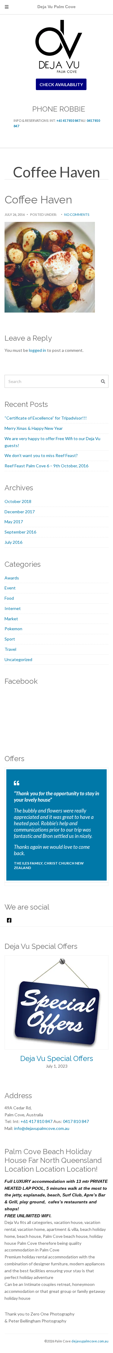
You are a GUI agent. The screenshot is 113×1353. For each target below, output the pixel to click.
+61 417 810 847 (68, 120)
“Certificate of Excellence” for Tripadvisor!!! (46, 417)
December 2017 (20, 511)
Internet (13, 608)
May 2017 (14, 521)
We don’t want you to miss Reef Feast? (41, 455)
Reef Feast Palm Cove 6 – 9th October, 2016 (46, 465)
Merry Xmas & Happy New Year (34, 428)
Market (11, 618)
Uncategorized (18, 659)
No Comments (76, 214)
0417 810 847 (76, 1121)
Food (9, 598)
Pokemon (13, 628)
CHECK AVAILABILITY (61, 84)
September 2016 (20, 531)
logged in (37, 350)
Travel (10, 649)
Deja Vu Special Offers (56, 1058)
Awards (12, 577)
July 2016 (13, 542)
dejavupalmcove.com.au (89, 1341)
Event (10, 587)
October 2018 (18, 501)
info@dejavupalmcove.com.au (41, 1128)
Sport (10, 638)
